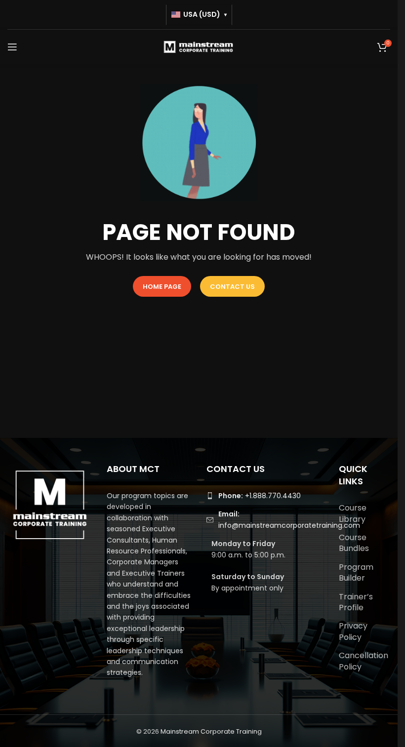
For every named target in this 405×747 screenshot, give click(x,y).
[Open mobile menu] (12, 47)
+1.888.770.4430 (259, 496)
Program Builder (356, 572)
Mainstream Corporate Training (211, 731)
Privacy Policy (353, 631)
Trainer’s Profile (356, 602)
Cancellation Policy (363, 661)
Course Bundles (354, 543)
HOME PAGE (162, 286)
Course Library (352, 513)
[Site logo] (199, 46)
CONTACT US (232, 286)
